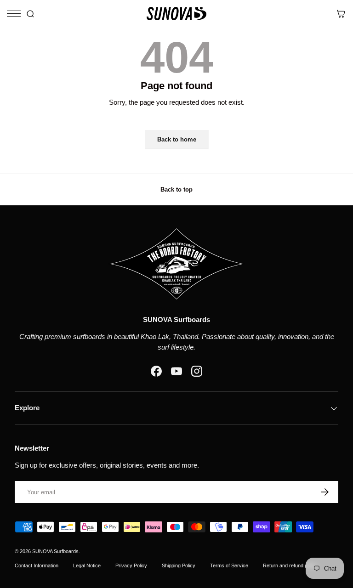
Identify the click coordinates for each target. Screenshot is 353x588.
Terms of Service (229, 565)
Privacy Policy (131, 565)
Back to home (176, 139)
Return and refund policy (290, 565)
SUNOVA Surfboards (55, 551)
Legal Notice (87, 565)
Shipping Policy (178, 565)
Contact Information (36, 565)
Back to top (176, 189)
